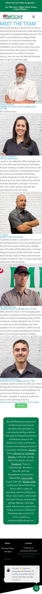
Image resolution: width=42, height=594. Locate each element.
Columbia (29, 453)
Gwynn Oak (27, 477)
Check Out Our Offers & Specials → (21, 2)
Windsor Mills (29, 481)
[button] (33, 17)
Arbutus (32, 449)
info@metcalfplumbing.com (28, 553)
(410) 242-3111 (28, 556)
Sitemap (7, 558)
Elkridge (12, 456)
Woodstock (16, 463)
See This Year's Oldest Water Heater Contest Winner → (21, 8)
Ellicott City (18, 453)
